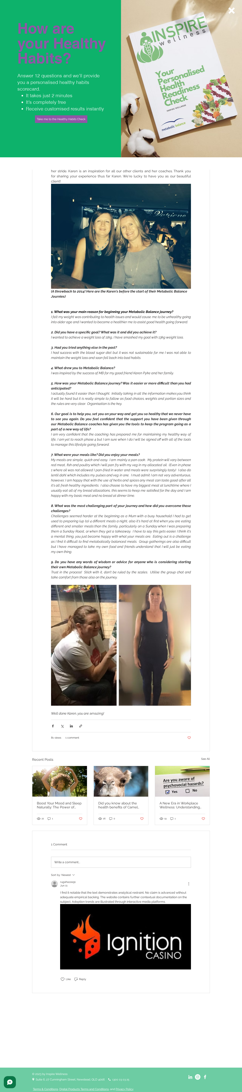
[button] (231, 10)
